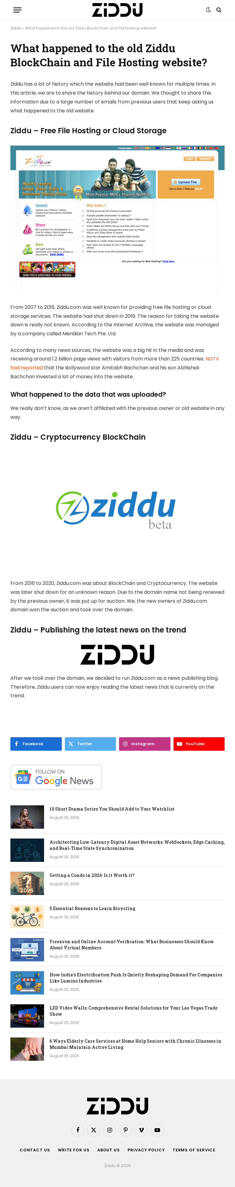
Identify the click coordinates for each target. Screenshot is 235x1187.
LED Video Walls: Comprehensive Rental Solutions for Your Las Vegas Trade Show (134, 1011)
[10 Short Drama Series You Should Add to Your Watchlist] (27, 817)
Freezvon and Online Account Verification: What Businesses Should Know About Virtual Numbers (132, 945)
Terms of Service (194, 1150)
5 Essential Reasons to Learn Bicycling (92, 908)
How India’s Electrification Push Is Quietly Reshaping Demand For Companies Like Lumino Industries (136, 978)
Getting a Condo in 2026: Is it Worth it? (92, 875)
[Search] (218, 10)
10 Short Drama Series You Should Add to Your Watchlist (112, 809)
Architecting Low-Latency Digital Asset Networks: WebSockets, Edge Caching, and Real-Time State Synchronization (137, 845)
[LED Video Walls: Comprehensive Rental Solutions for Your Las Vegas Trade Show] (27, 1016)
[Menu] (17, 10)
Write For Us (74, 1150)
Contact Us (35, 1150)
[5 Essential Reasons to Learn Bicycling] (27, 916)
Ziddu (15, 28)
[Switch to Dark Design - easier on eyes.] (208, 10)
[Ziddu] (117, 10)
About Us (108, 1150)
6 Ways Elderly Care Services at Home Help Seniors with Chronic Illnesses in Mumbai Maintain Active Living (135, 1044)
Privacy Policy (146, 1150)
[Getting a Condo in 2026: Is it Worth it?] (27, 883)
